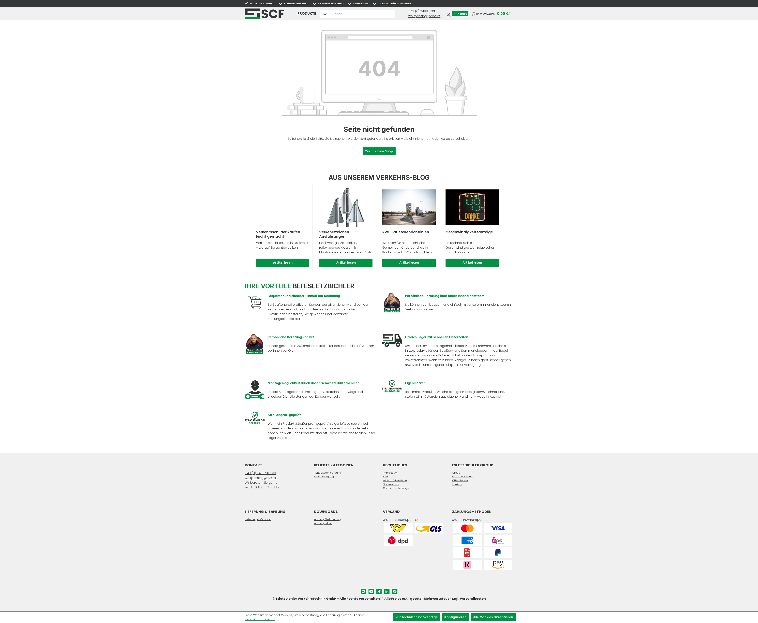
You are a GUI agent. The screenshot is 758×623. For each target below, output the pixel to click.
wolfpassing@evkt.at (424, 16)
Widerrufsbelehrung (396, 480)
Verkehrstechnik (462, 476)
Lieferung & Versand (258, 519)
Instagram (363, 590)
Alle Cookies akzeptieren (493, 617)
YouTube (371, 590)
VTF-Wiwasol (460, 480)
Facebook (395, 590)
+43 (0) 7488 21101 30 (423, 11)
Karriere (457, 484)
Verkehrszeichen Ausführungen (334, 234)
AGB (385, 476)
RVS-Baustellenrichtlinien (405, 232)
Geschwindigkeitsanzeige (469, 232)
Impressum (390, 473)
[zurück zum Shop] (264, 13)
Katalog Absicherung (327, 519)
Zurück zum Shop (379, 151)
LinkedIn (387, 590)
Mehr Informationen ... (260, 619)
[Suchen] (324, 14)
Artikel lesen (283, 262)
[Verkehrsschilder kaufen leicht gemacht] (282, 207)
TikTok (379, 590)
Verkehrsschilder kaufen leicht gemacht (278, 234)
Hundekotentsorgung (327, 473)
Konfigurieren (455, 617)
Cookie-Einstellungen (396, 488)
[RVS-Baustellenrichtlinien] (409, 207)
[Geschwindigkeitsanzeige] (472, 207)
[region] (379, 227)
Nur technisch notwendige (416, 617)
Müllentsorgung (324, 476)
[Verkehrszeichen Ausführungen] (345, 207)
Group (456, 473)
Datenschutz (391, 484)
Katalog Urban (323, 523)
